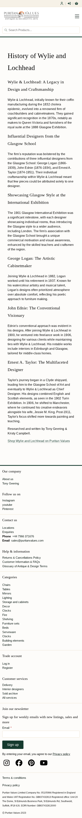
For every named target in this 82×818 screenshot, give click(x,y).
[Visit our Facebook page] (19, 762)
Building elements (13, 640)
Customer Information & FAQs (21, 561)
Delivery (7, 685)
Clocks (6, 610)
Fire (4, 614)
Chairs (6, 584)
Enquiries (8, 532)
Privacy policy (61, 754)
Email (7, 727)
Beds (5, 627)
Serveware (9, 632)
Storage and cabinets (15, 602)
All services (9, 697)
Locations (8, 527)
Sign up (13, 745)
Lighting (7, 597)
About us (7, 479)
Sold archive (10, 693)
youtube (7, 504)
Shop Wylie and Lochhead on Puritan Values (39, 441)
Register (62, 3)
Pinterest (7, 509)
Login (69, 3)
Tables (6, 589)
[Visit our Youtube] (43, 762)
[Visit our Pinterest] (31, 762)
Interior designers (13, 689)
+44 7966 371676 (23, 536)
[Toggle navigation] (77, 16)
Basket (76, 3)
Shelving (7, 619)
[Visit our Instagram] (6, 762)
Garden (7, 644)
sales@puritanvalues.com (27, 540)
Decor (6, 606)
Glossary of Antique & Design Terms (24, 566)
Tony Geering (10, 483)
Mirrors (6, 593)
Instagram (8, 500)
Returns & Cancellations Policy (21, 557)
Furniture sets (10, 623)
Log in (6, 663)
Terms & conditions (14, 777)
